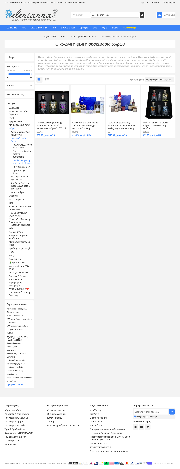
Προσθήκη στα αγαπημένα (41, 115)
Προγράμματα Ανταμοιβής (17, 417)
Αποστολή (172, 412)
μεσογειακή (12, 350)
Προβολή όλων (15, 384)
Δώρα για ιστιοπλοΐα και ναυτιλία (20, 133)
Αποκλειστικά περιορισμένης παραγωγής (16, 282)
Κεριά (11, 117)
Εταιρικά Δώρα (97, 425)
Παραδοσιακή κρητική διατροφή (19, 294)
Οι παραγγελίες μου (56, 414)
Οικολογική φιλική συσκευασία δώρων (22, 162)
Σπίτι (11, 202)
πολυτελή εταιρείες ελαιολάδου (15, 372)
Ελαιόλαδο (14, 107)
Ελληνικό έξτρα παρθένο (17, 326)
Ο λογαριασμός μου (56, 410)
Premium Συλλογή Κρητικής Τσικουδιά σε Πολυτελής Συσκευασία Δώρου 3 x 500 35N (51, 125)
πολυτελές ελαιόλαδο (16, 360)
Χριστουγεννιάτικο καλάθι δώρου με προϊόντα (19, 379)
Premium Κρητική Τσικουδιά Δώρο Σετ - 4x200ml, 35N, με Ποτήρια (155, 125)
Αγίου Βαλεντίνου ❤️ (19, 288)
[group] (52, 102)
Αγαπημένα (52, 421)
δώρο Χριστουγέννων (15, 315)
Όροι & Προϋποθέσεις (15, 429)
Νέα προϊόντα (96, 421)
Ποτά (11, 251)
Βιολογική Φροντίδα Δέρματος (18, 113)
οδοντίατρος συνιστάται (16, 353)
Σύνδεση (155, 2)
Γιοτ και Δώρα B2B (98, 443)
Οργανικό (11, 357)
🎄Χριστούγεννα (17, 262)
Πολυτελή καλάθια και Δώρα (21, 140)
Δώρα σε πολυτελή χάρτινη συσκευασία (22, 154)
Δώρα (12, 128)
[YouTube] (141, 427)
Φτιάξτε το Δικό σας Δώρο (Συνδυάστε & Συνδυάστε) (20, 186)
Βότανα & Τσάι (16, 232)
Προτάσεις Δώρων (21, 166)
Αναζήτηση (142, 15)
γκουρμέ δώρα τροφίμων (17, 309)
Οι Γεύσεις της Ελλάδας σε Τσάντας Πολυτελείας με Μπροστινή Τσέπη (85, 125)
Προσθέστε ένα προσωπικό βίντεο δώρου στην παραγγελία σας (110, 438)
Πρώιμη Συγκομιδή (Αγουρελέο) (18, 214)
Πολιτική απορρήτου (14, 421)
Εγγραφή (144, 2)
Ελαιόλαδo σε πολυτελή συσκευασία (20, 208)
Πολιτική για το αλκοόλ (15, 436)
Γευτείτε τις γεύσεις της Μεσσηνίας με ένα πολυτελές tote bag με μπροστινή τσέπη (121, 125)
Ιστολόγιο (94, 414)
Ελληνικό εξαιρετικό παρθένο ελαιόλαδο (19, 321)
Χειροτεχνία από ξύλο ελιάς (19, 267)
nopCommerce (16, 463)
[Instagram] (135, 427)
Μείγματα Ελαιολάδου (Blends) (19, 243)
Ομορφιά (13, 195)
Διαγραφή (153, 416)
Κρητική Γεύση (16, 121)
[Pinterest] (147, 427)
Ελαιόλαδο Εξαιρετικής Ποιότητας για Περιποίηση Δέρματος (20, 222)
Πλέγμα (39, 80)
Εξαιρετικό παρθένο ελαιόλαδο (18, 237)
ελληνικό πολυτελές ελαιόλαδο (15, 331)
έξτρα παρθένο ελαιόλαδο (18, 338)
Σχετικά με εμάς (12, 440)
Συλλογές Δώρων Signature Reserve (19, 178)
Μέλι (11, 228)
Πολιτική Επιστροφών (15, 425)
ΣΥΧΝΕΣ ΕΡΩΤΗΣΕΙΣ (100, 447)
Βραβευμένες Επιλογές (20, 248)
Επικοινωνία (10, 444)
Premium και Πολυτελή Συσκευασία (106, 433)
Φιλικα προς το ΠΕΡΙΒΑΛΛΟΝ (19, 433)
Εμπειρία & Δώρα (17, 276)
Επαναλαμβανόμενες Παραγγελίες (63, 425)
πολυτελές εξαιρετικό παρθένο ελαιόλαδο (16, 365)
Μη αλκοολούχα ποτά (19, 124)
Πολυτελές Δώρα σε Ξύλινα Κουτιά (22, 146)
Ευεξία (12, 255)
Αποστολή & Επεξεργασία (17, 414)
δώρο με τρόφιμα (14, 312)
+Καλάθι (57, 115)
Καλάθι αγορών (54, 417)
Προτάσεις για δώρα (19, 171)
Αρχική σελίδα (50, 36)
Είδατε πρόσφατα (98, 417)
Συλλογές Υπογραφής (19, 272)
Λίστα (46, 80)
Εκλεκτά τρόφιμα (17, 199)
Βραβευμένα (15, 259)
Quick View (46, 115)
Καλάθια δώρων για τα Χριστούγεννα (15, 345)
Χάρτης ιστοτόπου (13, 410)
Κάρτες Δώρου (18, 192)
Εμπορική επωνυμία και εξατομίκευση (108, 429)
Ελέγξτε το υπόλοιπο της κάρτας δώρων (109, 451)
